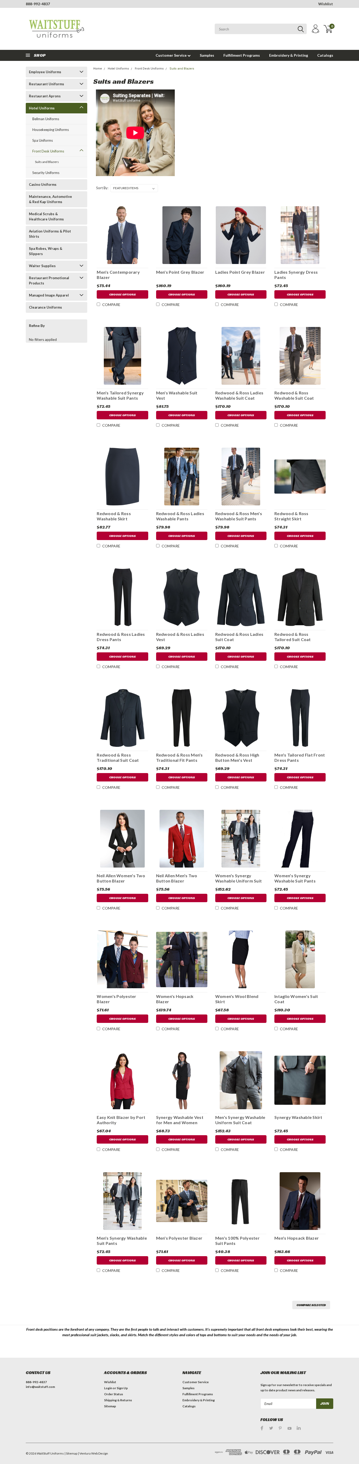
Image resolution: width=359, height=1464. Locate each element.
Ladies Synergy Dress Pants (296, 274)
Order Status (113, 1394)
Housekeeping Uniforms (50, 130)
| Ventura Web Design (93, 1453)
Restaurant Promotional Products (49, 280)
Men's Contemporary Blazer (118, 274)
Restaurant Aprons (45, 96)
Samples (207, 55)
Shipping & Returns (118, 1400)
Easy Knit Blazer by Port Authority (121, 1120)
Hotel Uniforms (42, 108)
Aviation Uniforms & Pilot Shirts (50, 234)
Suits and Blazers (47, 162)
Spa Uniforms (42, 140)
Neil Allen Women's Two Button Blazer (121, 878)
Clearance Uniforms (45, 307)
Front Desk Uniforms (48, 151)
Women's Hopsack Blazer (175, 999)
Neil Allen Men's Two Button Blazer (176, 878)
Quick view (122, 234)
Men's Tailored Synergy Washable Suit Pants (120, 395)
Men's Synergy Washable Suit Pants (122, 1240)
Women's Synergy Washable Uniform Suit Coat (238, 878)
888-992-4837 (38, 4)
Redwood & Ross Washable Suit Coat (294, 395)
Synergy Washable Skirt (298, 1117)
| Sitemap (70, 1453)
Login (108, 1388)
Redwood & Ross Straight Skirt (291, 516)
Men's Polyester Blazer (179, 1237)
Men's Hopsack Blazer (296, 1237)
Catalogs (325, 55)
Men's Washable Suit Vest (177, 395)
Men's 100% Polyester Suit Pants (237, 1240)
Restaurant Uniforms (46, 84)
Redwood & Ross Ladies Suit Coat (239, 637)
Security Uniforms (45, 173)
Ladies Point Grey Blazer (240, 271)
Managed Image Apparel (49, 295)
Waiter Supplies (42, 266)
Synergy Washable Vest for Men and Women (179, 1120)
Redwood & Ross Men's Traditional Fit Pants (179, 757)
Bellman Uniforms (45, 119)
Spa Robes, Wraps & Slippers (45, 251)
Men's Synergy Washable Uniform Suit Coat (240, 1120)
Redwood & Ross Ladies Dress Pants (121, 637)
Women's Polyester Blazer (116, 999)
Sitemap (110, 1406)
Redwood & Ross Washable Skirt (114, 516)
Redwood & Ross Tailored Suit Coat (292, 637)
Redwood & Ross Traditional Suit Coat (118, 757)
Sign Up (122, 1388)
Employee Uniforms (45, 72)
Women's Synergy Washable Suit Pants (295, 878)
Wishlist (325, 4)
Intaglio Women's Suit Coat (296, 999)
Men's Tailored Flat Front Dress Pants (299, 757)
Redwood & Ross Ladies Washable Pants (180, 516)
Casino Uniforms (43, 184)
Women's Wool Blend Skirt (237, 999)
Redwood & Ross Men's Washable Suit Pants (238, 516)
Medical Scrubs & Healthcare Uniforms (46, 216)
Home (97, 68)
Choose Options (122, 294)
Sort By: (102, 188)
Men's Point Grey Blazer (180, 271)
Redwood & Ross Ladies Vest (180, 637)
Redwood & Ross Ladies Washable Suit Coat (239, 395)
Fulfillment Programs (241, 55)
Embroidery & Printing (288, 55)
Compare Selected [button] (311, 1305)
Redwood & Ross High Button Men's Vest (237, 757)
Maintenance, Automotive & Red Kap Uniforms (50, 199)
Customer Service (171, 55)
